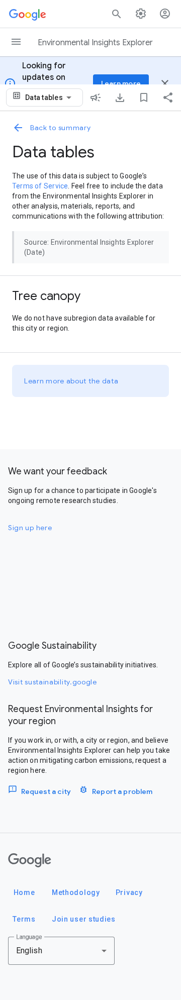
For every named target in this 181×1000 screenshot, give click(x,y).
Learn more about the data (71, 380)
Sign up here (30, 527)
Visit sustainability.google (52, 681)
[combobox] (50, 97)
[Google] (29, 860)
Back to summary (60, 127)
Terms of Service (40, 186)
